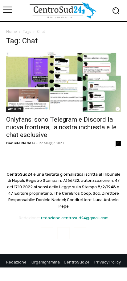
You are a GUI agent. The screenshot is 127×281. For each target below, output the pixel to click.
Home (11, 31)
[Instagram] (63, 233)
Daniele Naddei (20, 143)
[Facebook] (47, 233)
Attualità (15, 109)
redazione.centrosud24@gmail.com (75, 218)
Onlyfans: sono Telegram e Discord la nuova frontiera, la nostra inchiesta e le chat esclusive (61, 127)
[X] (80, 233)
